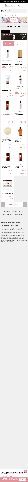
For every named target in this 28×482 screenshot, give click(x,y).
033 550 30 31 (12, 1)
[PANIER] (25, 6)
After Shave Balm (6, 90)
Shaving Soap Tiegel (7, 193)
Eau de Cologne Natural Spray (19, 115)
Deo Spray (4, 116)
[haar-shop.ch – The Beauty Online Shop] (10, 5)
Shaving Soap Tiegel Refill (7, 141)
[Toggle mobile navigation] (2, 5)
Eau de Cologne (19, 90)
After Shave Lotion (7, 64)
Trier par (18, 43)
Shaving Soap (18, 64)
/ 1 (17, 204)
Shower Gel (18, 141)
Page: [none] (10, 204)
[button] (22, 479)
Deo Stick (4, 167)
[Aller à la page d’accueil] (1, 15)
